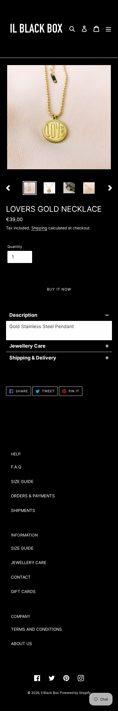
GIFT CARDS (23, 591)
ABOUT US (21, 643)
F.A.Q (16, 466)
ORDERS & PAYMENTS (33, 495)
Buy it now (59, 289)
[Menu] (108, 29)
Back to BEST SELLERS (63, 419)
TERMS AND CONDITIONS (36, 629)
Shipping (39, 228)
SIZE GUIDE (22, 481)
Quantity (14, 246)
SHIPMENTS (23, 510)
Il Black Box (50, 693)
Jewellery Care (27, 346)
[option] (30, 188)
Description (23, 315)
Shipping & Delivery (32, 357)
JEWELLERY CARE (28, 562)
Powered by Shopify (75, 693)
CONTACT (21, 577)
